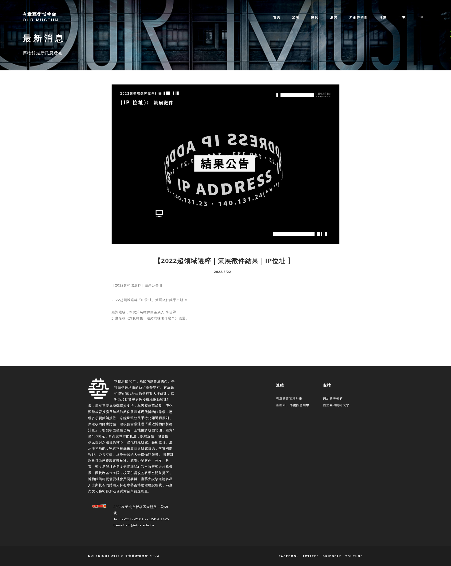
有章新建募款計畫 (289, 398)
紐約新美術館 (333, 398)
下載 (402, 17)
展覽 (334, 17)
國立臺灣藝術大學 (336, 405)
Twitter (311, 556)
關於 (315, 17)
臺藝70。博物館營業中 (292, 405)
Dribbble (332, 556)
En (420, 17)
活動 (383, 17)
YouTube (354, 556)
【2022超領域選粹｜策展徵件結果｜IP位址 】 (224, 260)
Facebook (289, 556)
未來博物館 (358, 17)
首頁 (277, 17)
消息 (296, 17)
